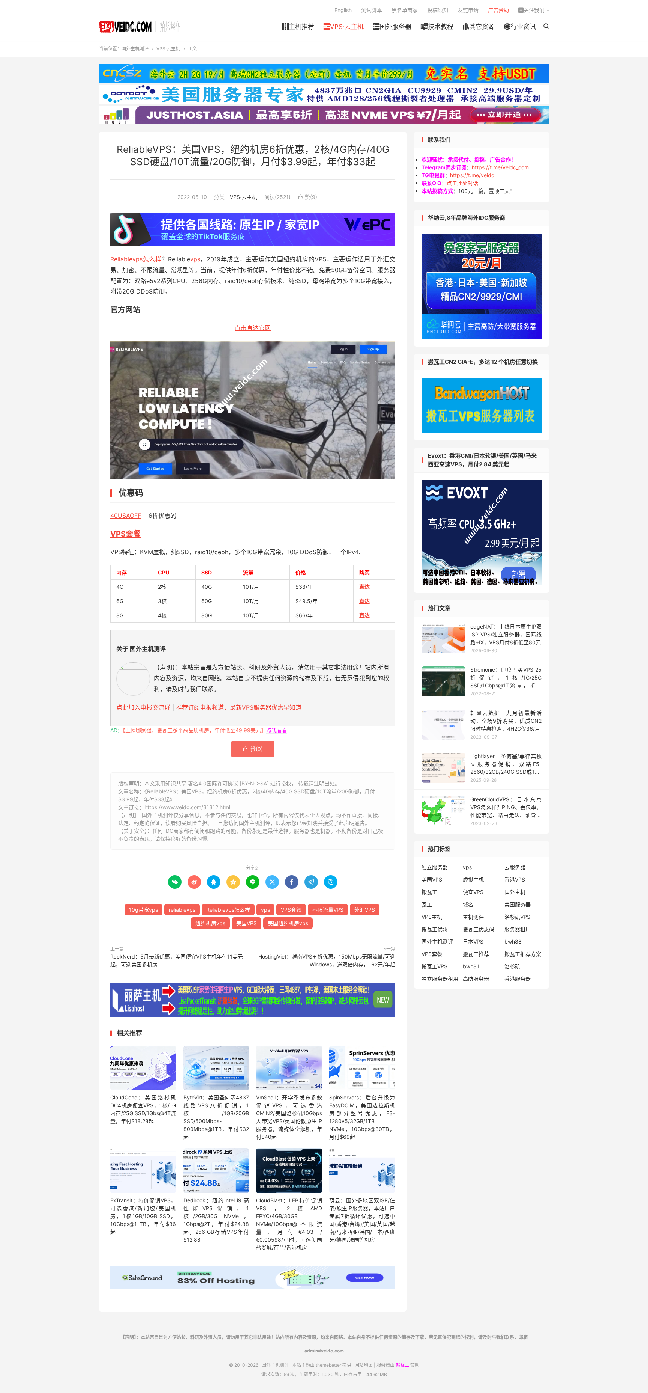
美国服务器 (517, 904)
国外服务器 (392, 26)
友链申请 (468, 10)
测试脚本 (371, 10)
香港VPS (514, 879)
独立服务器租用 (440, 978)
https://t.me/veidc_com (500, 167)
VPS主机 (432, 917)
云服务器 (514, 867)
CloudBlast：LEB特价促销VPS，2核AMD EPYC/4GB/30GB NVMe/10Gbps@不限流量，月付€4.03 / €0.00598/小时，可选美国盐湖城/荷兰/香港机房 (289, 1224)
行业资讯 (520, 26)
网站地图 (364, 1365)
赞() (307, 197)
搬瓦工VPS (434, 966)
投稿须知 (437, 10)
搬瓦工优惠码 (478, 929)
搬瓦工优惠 (435, 929)
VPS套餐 (125, 533)
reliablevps (182, 909)
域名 (468, 904)
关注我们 (531, 10)
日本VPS (473, 941)
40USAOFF (125, 515)
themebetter (328, 1365)
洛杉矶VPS (517, 917)
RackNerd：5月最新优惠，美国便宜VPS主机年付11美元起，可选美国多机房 (176, 960)
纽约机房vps (210, 923)
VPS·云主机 (344, 26)
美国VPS (246, 923)
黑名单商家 (405, 10)
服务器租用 (517, 929)
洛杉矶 (512, 966)
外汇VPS (364, 909)
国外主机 (514, 892)
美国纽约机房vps (288, 923)
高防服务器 (476, 978)
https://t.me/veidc (472, 175)
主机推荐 (298, 26)
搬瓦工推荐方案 (522, 954)
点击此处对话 (462, 183)
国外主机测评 (125, 27)
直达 (364, 586)
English (343, 10)
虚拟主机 (473, 879)
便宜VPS (473, 892)
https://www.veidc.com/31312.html (187, 807)
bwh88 (513, 941)
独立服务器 (435, 867)
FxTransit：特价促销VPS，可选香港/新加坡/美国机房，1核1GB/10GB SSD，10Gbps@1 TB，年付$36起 (143, 1216)
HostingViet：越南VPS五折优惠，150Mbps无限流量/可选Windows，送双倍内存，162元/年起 (326, 960)
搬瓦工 (429, 892)
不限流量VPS (328, 909)
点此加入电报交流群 (143, 707)
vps (195, 259)
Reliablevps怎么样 (136, 259)
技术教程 (437, 26)
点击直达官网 (253, 328)
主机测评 (473, 917)
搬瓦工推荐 (476, 954)
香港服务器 (517, 978)
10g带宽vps (143, 909)
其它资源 (479, 26)
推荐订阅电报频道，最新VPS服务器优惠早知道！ (242, 707)
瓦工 (427, 904)
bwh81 (471, 966)
